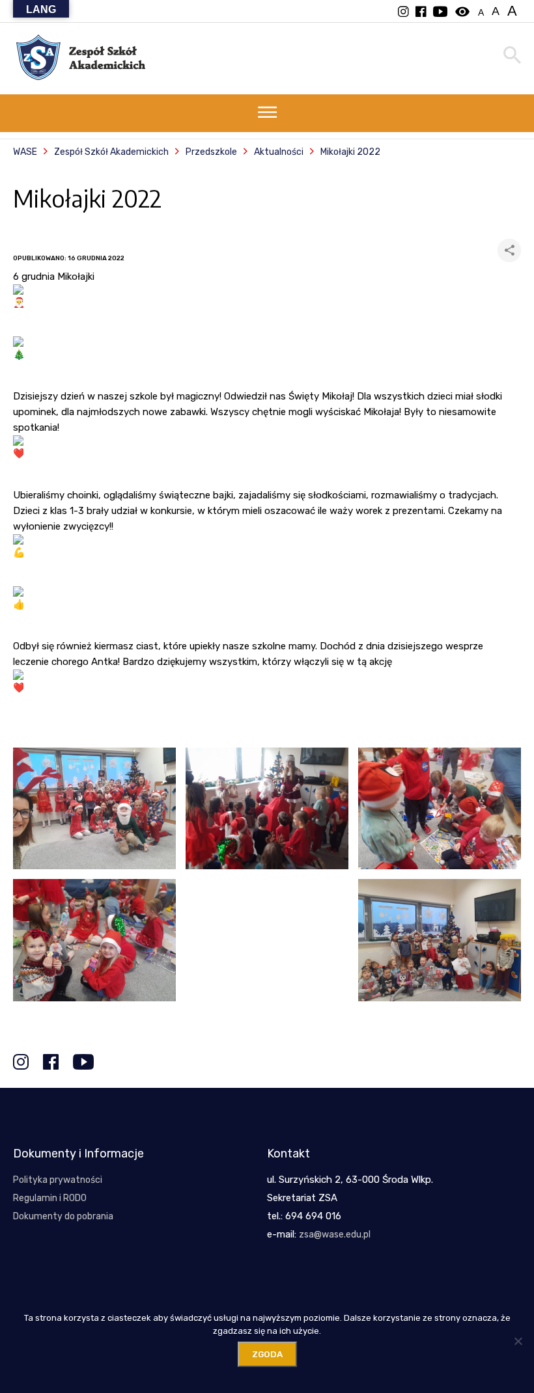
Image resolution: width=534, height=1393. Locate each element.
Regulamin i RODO (50, 1198)
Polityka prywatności (57, 1179)
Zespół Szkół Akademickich (111, 151)
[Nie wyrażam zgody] (517, 1340)
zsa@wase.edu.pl (335, 1234)
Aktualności (278, 151)
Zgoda (267, 1354)
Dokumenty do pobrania (63, 1216)
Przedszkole (211, 151)
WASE (25, 151)
